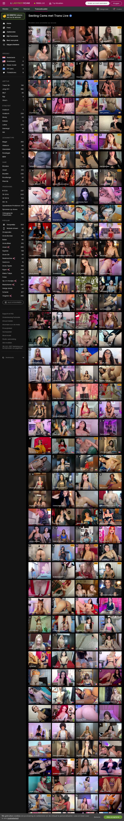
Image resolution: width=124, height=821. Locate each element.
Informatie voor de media (11, 324)
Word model (6, 335)
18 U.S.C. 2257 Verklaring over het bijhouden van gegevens (12, 347)
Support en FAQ (7, 314)
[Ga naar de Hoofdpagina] (20, 3)
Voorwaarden (7, 332)
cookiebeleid (12, 818)
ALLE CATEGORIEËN (14, 302)
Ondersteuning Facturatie (11, 317)
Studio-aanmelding (9, 339)
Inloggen (116, 3)
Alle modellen (7, 343)
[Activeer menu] (4, 3)
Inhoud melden (7, 321)
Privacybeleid (7, 328)
